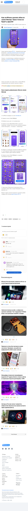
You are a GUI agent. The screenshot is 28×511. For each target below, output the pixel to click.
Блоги (3, 478)
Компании (4, 481)
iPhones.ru (5, 500)
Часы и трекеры (5, 462)
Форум (3, 479)
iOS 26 (16, 454)
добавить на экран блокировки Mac (11, 61)
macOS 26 (17, 456)
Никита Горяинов (6, 370)
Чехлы (3, 464)
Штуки (3, 465)
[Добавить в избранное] (23, 27)
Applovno (8, 251)
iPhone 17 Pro (18, 459)
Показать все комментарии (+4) (14, 272)
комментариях (12, 237)
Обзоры (4, 454)
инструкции (15, 219)
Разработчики (18, 478)
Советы (17, 473)
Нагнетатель (9, 262)
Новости (4, 475)
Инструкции (18, 475)
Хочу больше (14, 434)
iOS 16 (13, 51)
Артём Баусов (5, 341)
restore (10, 219)
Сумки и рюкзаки (5, 467)
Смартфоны (4, 459)
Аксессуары (5, 476)
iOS (2, 219)
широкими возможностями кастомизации (16, 52)
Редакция (18, 483)
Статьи (3, 473)
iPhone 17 (17, 457)
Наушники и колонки (6, 456)
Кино (3, 484)
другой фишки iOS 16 (16, 194)
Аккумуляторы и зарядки (7, 457)
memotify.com (18, 115)
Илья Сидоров (6, 304)
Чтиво (3, 483)
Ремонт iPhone (19, 480)
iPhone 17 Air (18, 460)
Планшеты (4, 461)
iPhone (5, 219)
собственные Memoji (10, 59)
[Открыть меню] (2, 2)
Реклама (18, 484)
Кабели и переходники (6, 468)
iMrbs (7, 241)
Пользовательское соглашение (8, 490)
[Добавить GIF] (6, 235)
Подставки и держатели (7, 470)
